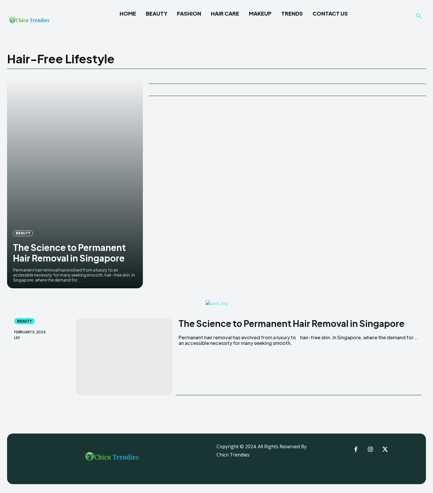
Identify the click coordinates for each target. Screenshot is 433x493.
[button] (419, 16)
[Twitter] (385, 450)
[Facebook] (356, 450)
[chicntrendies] (29, 21)
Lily (17, 338)
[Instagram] (370, 450)
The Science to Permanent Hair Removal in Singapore (69, 253)
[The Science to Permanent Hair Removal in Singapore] (75, 183)
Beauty (23, 233)
